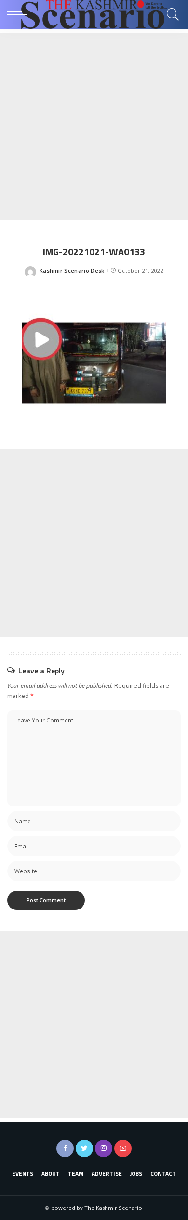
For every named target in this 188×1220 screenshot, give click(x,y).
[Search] (171, 14)
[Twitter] (84, 1148)
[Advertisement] (94, 126)
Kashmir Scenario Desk (72, 270)
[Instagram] (103, 1148)
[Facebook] (65, 1148)
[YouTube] (123, 1148)
